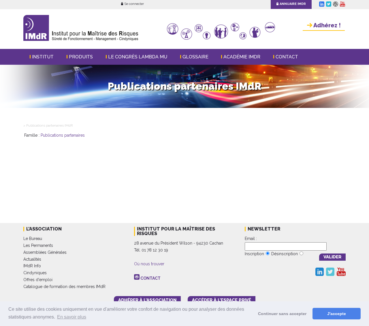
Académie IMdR (241, 57)
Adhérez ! (326, 25)
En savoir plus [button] (71, 316)
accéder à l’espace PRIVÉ (221, 300)
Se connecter (134, 4)
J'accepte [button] (336, 313)
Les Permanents (38, 245)
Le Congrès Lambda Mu (137, 57)
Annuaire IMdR (293, 4)
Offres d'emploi (37, 279)
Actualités (32, 259)
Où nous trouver (149, 264)
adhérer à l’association (147, 300)
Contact (287, 57)
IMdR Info (32, 266)
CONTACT (150, 278)
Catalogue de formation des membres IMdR (64, 286)
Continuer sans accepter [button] (282, 313)
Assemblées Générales (45, 252)
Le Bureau (32, 238)
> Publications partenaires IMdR (48, 125)
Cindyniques (35, 272)
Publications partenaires (63, 135)
